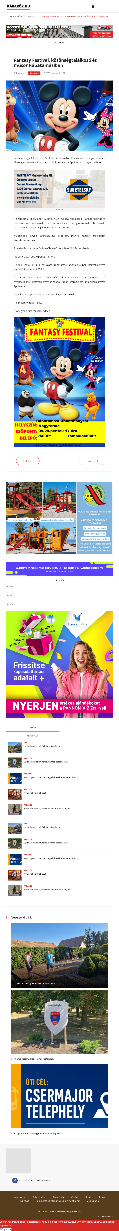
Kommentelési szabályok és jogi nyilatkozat (58, 1200)
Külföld (101, 1196)
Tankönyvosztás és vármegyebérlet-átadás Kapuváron (50, 777)
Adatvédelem (39, 1196)
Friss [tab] (33, 727)
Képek (88, 1196)
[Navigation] (93, 6)
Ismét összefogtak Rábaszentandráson (42, 746)
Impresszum (20, 1196)
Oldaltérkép (58, 1196)
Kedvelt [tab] (33, 735)
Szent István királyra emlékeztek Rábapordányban (47, 808)
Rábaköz (34, 73)
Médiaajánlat (92, 1200)
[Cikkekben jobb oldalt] (59, 664)
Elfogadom (5, 1229)
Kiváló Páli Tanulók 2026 (35, 792)
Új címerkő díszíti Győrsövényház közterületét (46, 761)
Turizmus (24, 1200)
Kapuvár (28, 774)
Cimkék (75, 1196)
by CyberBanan (105, 1216)
